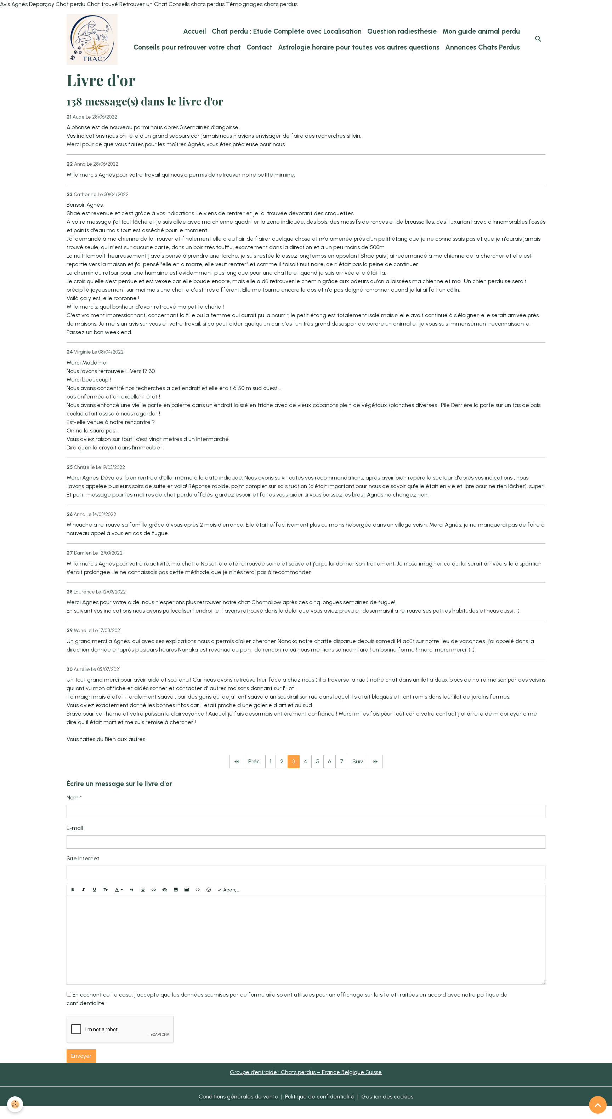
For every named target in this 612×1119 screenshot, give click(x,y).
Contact (259, 47)
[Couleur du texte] (119, 890)
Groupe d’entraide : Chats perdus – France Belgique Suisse (306, 1072)
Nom (73, 797)
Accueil (194, 31)
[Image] (175, 890)
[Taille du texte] (105, 890)
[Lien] (153, 890)
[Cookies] (15, 1104)
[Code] (197, 890)
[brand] (92, 39)
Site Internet (83, 858)
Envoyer (81, 1055)
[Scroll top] (598, 1105)
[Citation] (131, 890)
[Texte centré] (142, 890)
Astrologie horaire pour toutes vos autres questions (359, 47)
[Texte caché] (164, 890)
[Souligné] (94, 890)
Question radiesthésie (402, 31)
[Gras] (72, 890)
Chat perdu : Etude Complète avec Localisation (287, 31)
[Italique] (83, 890)
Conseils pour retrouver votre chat (187, 47)
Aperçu (230, 890)
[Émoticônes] (208, 890)
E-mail (75, 828)
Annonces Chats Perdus (482, 47)
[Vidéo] (186, 890)
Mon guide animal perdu (481, 31)
